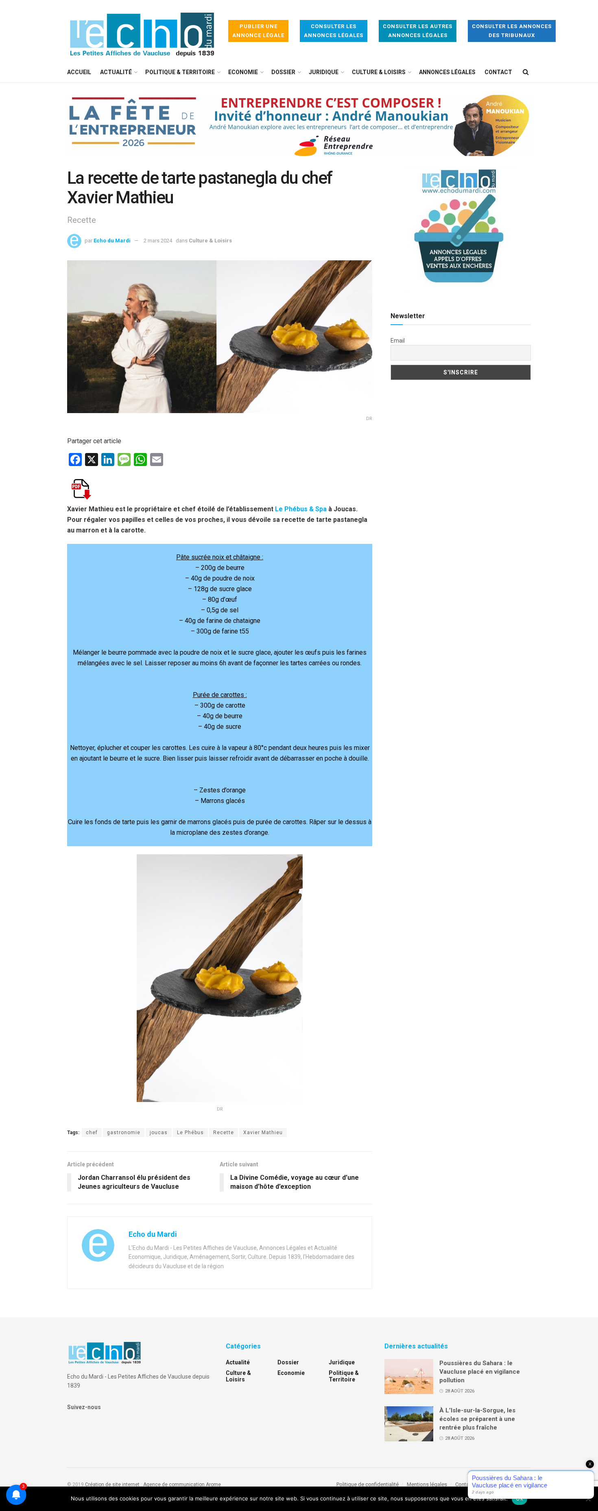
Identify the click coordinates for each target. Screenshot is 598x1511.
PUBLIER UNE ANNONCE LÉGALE (258, 30)
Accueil (79, 72)
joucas (159, 1132)
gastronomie (123, 1132)
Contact (498, 72)
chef (92, 1132)
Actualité (116, 72)
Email (398, 340)
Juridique (323, 72)
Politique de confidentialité (367, 1484)
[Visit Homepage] (142, 31)
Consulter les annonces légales (333, 30)
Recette (223, 1132)
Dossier (283, 72)
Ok (519, 1498)
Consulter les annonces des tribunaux (512, 30)
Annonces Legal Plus (506, 1484)
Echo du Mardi (112, 241)
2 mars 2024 (158, 241)
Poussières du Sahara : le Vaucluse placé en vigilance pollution (479, 1371)
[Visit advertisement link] (299, 131)
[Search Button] (526, 72)
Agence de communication (174, 1484)
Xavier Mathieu (263, 1132)
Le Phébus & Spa (301, 509)
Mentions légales (427, 1484)
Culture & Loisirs (379, 72)
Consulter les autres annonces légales (417, 30)
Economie (243, 72)
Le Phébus (190, 1132)
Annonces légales (447, 72)
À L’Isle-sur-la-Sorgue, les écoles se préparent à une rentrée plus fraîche (477, 1419)
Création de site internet (112, 1484)
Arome (213, 1484)
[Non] (588, 1499)
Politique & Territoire (180, 72)
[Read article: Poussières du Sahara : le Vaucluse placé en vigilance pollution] (408, 1376)
